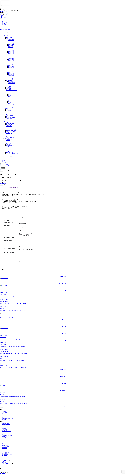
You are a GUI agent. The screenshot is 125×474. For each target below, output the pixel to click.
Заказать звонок (3, 28)
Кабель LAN (8, 146)
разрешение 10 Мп (11, 44)
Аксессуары (8, 136)
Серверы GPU (8, 88)
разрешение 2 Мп (11, 40)
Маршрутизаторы (9, 124)
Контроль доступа (7, 132)
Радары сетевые (9, 147)
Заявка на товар (3, 183)
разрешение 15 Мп (11, 78)
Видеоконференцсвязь (6, 450)
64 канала (9, 96)
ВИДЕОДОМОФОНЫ (8, 35)
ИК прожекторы (9, 154)
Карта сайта (4, 419)
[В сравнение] (2, 171)
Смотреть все (62, 406)
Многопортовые (9, 111)
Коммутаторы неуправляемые (11, 128)
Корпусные (8, 38)
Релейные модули (9, 133)
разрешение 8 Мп (11, 43)
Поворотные (8, 65)
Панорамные (8, 72)
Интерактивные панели (10, 145)
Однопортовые (8, 110)
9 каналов (9, 92)
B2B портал (2, 29)
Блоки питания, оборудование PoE (12, 153)
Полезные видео (5, 414)
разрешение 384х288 (11, 82)
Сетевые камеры (7, 36)
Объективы (8, 151)
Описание (4, 190)
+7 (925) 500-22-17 (3, 15)
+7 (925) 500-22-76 (3, 17)
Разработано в (2, 473)
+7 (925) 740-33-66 (5, 463)
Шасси (7, 109)
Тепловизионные (9, 80)
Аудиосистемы (6, 138)
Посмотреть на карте (3, 11)
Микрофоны (8, 140)
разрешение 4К (10, 47)
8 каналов (9, 101)
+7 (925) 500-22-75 (3, 16)
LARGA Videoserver (9, 115)
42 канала (9, 95)
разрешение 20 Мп (11, 46)
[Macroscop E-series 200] (4, 163)
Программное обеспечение (8, 113)
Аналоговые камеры (7, 33)
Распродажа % (4, 22)
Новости (3, 21)
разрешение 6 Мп (11, 53)
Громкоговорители (9, 139)
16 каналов (10, 93)
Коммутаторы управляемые (10, 127)
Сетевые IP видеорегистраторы (11, 90)
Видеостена (8, 144)
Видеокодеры (6, 108)
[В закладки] (1, 171)
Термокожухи (6, 120)
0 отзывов (10, 187)
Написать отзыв (15, 187)
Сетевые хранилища (5, 427)
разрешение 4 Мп (11, 41)
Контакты (4, 24)
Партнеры (4, 23)
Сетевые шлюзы (9, 126)
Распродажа (6, 155)
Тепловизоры (6, 112)
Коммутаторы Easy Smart (10, 131)
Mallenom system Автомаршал (11, 117)
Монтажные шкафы (9, 152)
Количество (2, 184)
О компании (4, 20)
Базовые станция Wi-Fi (10, 123)
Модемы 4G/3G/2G (9, 125)
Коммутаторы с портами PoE (11, 129)
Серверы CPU (8, 87)
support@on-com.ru (5, 466)
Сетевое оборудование (8, 121)
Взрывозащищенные (9, 84)
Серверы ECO (8, 86)
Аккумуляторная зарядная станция (12, 142)
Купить (2, 185)
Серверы (5, 85)
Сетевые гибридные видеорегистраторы (13, 99)
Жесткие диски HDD (9, 107)
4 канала (9, 100)
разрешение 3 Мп (11, 50)
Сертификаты (4, 412)
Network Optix (8, 119)
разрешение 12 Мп (11, 45)
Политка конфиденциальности (7, 418)
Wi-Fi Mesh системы (9, 122)
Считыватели (8, 135)
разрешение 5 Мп (11, 42)
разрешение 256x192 (11, 81)
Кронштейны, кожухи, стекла (11, 149)
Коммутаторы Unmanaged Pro (11, 130)
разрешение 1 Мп (11, 39)
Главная (3, 160)
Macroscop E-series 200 (6, 162)
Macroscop (8, 116)
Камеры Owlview (9, 37)
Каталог (3, 161)
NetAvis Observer (9, 118)
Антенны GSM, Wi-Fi (9, 143)
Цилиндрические (9, 34)
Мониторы (8, 150)
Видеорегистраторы (7, 89)
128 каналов (10, 97)
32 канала (9, 94)
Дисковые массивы (9, 106)
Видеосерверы (4, 430)
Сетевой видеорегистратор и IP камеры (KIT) (13, 104)
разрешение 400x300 (11, 83)
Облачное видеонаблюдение (9, 137)
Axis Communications (9, 114)
